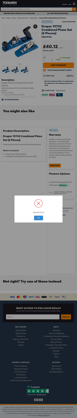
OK (38, 218)
